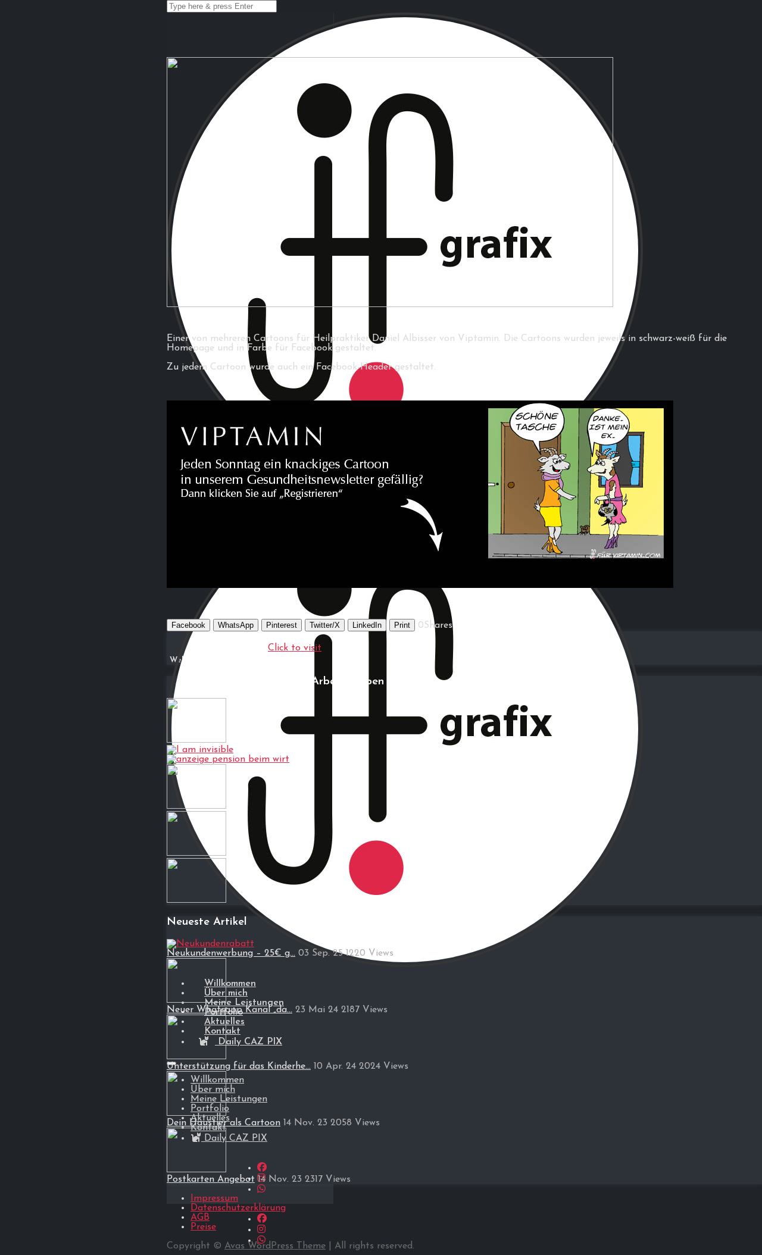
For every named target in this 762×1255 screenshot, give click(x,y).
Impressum (214, 1198)
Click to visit (294, 648)
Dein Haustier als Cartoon (223, 1123)
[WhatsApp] (261, 1189)
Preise (203, 1227)
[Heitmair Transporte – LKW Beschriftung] (196, 853)
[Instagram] (261, 1230)
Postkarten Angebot (211, 1179)
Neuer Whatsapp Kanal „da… (229, 1010)
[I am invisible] (200, 750)
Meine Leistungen (228, 1099)
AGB (200, 1217)
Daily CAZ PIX (248, 1042)
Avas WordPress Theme (275, 1246)
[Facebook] (262, 1168)
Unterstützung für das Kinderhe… (239, 1066)
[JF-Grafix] (405, 972)
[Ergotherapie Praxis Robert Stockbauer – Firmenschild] (196, 806)
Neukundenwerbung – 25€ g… (231, 953)
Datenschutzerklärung (238, 1208)
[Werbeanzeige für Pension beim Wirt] (228, 759)
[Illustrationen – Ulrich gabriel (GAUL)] (196, 740)
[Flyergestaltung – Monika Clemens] (196, 900)
